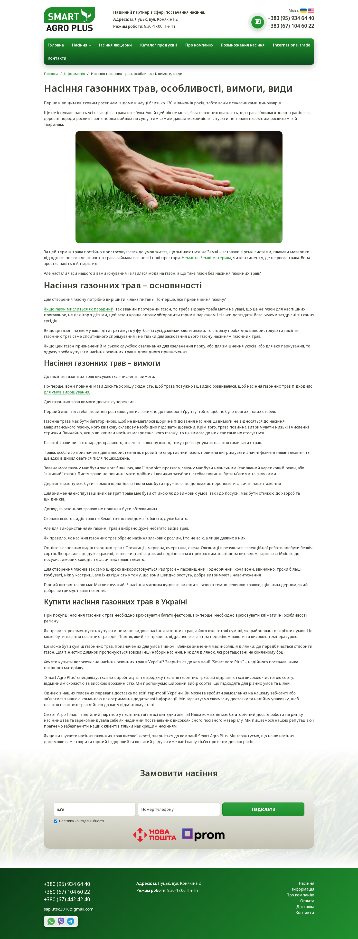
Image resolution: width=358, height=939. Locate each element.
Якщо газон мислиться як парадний (78, 309)
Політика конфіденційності (81, 821)
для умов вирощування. (67, 392)
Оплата (307, 900)
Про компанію (199, 45)
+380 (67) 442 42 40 (67, 899)
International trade (291, 45)
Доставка (305, 906)
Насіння (79, 45)
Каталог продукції (158, 45)
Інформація (74, 73)
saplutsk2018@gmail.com (69, 909)
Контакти (57, 58)
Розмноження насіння (242, 45)
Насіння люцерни (114, 45)
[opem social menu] (257, 22)
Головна (56, 45)
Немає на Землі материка (206, 257)
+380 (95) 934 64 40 (291, 18)
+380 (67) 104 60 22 (291, 25)
